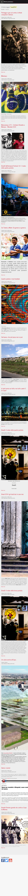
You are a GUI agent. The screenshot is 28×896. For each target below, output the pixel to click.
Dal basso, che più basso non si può (12, 337)
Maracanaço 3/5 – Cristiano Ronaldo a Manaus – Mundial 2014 (13, 126)
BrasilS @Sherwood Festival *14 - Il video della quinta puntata (13, 167)
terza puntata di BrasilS (7, 753)
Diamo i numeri (5, 768)
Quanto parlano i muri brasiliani (10, 279)
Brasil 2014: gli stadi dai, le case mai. (12, 494)
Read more (3, 72)
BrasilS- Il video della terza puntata (11, 590)
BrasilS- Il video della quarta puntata (12, 430)
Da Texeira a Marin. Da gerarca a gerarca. (13, 227)
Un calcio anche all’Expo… (9, 659)
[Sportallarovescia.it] (9, 2)
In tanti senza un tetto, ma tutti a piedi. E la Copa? (13, 389)
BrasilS (8, 778)
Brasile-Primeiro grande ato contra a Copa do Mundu (14, 808)
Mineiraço (4, 76)
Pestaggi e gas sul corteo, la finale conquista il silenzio (11, 13)
